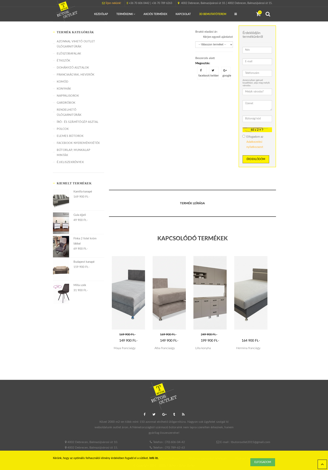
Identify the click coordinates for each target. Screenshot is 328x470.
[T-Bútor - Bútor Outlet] (67, 11)
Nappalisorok (68, 95)
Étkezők (63, 60)
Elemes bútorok (70, 136)
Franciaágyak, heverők (76, 74)
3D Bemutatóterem (212, 14)
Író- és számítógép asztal (78, 122)
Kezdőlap (101, 14)
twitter (214, 75)
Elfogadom (262, 462)
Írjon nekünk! (113, 3)
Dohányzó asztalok (73, 67)
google (226, 75)
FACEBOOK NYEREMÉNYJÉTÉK (78, 143)
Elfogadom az (254, 141)
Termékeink (124, 14)
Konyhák (64, 88)
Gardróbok (66, 102)
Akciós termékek (155, 14)
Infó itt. (154, 458)
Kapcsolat (183, 14)
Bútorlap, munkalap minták (73, 153)
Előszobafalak (69, 53)
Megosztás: (202, 63)
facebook (202, 75)
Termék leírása (192, 203)
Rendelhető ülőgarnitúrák (69, 112)
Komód (62, 81)
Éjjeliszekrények (70, 162)
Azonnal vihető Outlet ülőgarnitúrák (76, 44)
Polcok (63, 129)
